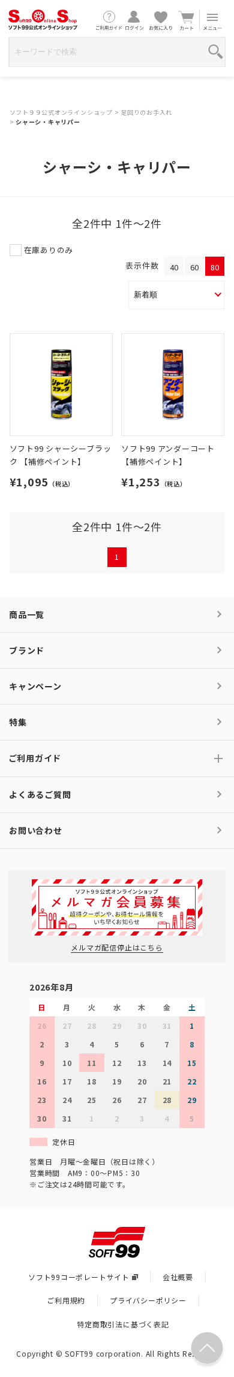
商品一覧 (26, 614)
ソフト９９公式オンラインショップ (61, 112)
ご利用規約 (66, 1300)
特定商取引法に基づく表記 (123, 1324)
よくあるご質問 (40, 794)
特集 (18, 722)
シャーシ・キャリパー (48, 121)
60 (194, 267)
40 (174, 267)
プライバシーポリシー (148, 1300)
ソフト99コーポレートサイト (79, 1277)
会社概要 (178, 1277)
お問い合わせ (35, 830)
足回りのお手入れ (146, 112)
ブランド (26, 650)
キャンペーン (35, 686)
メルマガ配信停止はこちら (117, 947)
